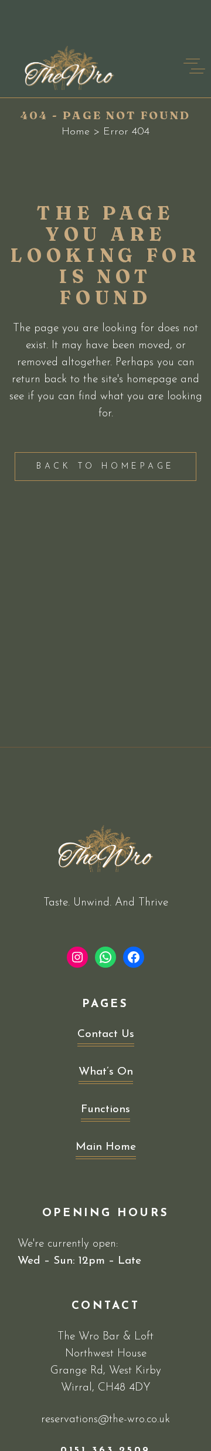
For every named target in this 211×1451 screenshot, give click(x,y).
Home (76, 132)
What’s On (106, 1072)
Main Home (106, 1147)
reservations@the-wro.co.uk (105, 1419)
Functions (105, 1109)
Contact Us (105, 1034)
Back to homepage (105, 466)
